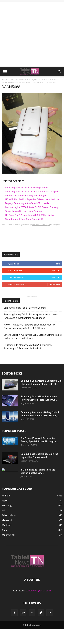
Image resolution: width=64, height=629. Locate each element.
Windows (6, 525)
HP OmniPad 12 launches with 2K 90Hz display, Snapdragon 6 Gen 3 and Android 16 (28, 347)
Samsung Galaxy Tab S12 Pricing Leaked (26, 187)
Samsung (6, 505)
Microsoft (7, 520)
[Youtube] (49, 612)
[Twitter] (41, 612)
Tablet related (9, 515)
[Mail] (32, 612)
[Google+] (23, 612)
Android (6, 495)
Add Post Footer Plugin (41, 225)
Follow (56, 270)
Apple (5, 500)
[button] (59, 71)
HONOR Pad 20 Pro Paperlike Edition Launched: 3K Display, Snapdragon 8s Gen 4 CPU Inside (29, 326)
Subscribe (55, 284)
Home (4, 79)
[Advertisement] (32, 34)
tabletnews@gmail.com (38, 590)
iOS (3, 510)
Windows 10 (8, 534)
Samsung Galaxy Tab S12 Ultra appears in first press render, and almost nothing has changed (31, 316)
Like (58, 263)
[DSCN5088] (32, 172)
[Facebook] (14, 612)
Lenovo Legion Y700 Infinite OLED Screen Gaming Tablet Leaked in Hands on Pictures (33, 337)
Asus (4, 530)
